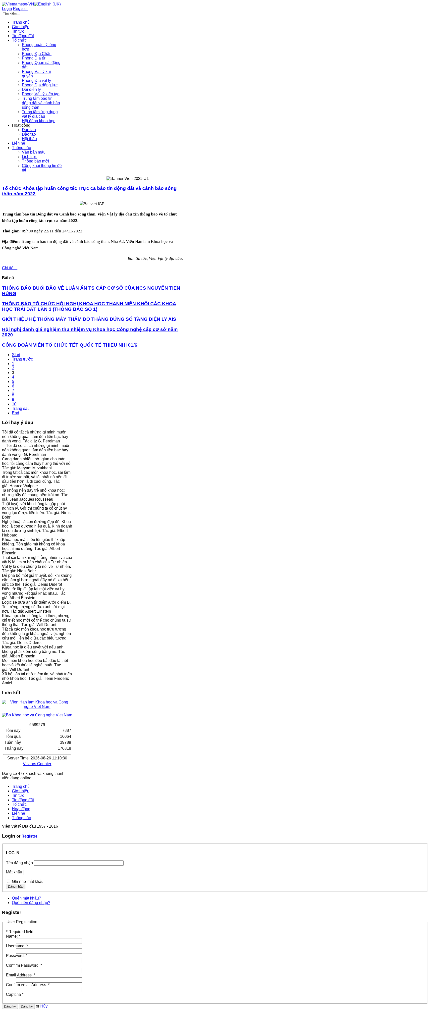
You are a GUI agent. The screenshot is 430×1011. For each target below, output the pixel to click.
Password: (16, 956)
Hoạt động (21, 809)
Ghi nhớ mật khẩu (28, 881)
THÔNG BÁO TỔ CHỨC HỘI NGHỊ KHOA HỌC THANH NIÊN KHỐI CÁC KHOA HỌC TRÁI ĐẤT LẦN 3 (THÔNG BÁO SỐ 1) (89, 306)
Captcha (14, 994)
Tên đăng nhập (19, 863)
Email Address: (20, 975)
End (15, 413)
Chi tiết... (9, 268)
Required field (19, 932)
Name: (13, 936)
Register (29, 836)
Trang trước (22, 359)
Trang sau (21, 408)
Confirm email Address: (28, 985)
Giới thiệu (20, 791)
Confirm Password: (24, 965)
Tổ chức (19, 804)
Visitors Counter (37, 764)
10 (14, 404)
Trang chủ (21, 786)
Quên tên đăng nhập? (31, 903)
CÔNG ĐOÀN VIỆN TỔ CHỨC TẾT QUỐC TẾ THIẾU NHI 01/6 (69, 345)
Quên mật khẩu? (26, 898)
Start (16, 355)
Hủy (44, 1006)
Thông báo (21, 818)
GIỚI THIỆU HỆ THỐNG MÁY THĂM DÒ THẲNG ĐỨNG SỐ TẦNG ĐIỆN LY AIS (89, 319)
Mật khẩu (14, 872)
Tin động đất (23, 800)
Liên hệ (18, 813)
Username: (17, 946)
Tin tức (18, 795)
